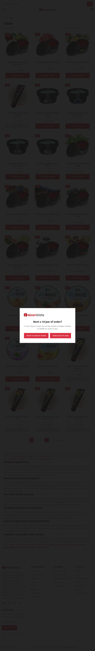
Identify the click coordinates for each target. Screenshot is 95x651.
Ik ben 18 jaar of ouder (36, 336)
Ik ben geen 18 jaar (60, 336)
